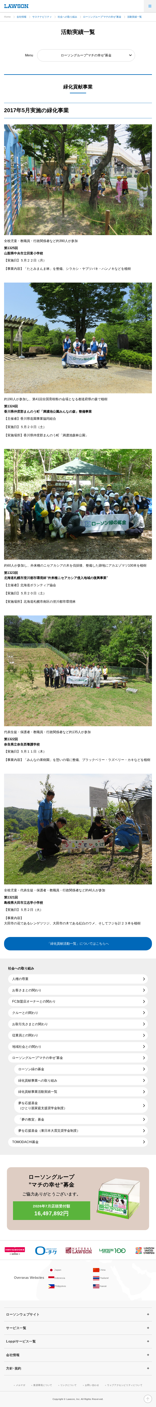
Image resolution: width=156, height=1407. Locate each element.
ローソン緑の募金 (31, 1069)
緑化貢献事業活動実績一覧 (37, 1091)
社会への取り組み (67, 16)
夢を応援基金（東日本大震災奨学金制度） (49, 1130)
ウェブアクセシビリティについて (124, 1385)
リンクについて (68, 1385)
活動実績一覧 (134, 16)
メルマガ (20, 1385)
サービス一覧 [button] (16, 1328)
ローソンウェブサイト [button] (23, 1314)
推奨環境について (42, 1385)
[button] (150, 6)
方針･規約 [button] (13, 1368)
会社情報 (21, 16)
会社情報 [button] (13, 1355)
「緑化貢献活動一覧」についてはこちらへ (78, 943)
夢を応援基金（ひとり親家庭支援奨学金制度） (42, 1105)
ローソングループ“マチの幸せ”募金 (102, 16)
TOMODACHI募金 (25, 1142)
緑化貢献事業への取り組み (37, 1080)
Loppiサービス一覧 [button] (21, 1341)
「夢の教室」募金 (31, 1119)
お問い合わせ (92, 1385)
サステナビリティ (42, 16)
